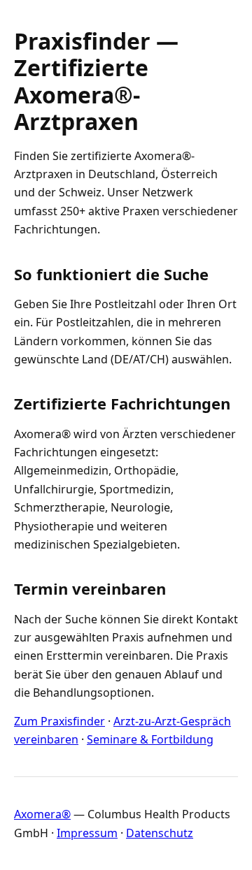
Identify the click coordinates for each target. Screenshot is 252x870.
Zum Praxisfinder (59, 721)
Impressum (87, 833)
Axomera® (42, 814)
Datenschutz (159, 833)
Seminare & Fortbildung (150, 739)
